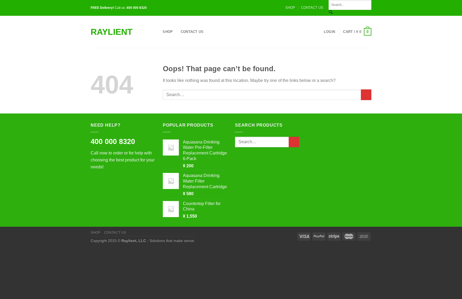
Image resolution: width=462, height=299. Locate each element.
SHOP (290, 8)
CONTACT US (312, 8)
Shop (168, 32)
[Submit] (366, 94)
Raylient (112, 32)
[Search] (157, 32)
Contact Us (192, 32)
